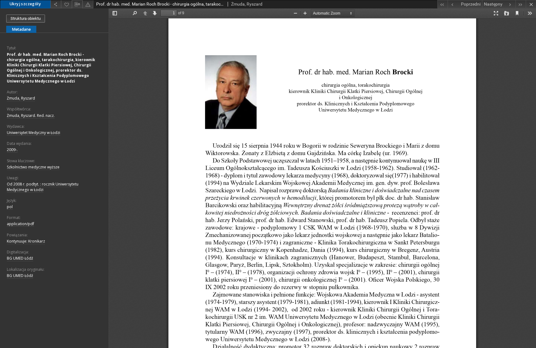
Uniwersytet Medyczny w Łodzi (33, 132)
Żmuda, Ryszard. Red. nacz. (31, 115)
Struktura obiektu (26, 18)
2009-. (12, 149)
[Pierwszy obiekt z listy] (442, 4)
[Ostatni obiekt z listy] (521, 4)
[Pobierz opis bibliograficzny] (77, 4)
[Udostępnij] (56, 4)
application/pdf (20, 223)
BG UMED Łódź (20, 258)
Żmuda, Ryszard (21, 98)
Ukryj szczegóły (25, 4)
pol (10, 206)
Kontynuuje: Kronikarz (26, 241)
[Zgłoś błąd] (88, 4)
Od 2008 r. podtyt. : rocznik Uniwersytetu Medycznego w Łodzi (42, 186)
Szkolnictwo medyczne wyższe (33, 167)
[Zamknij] (531, 4)
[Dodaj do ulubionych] (66, 4)
